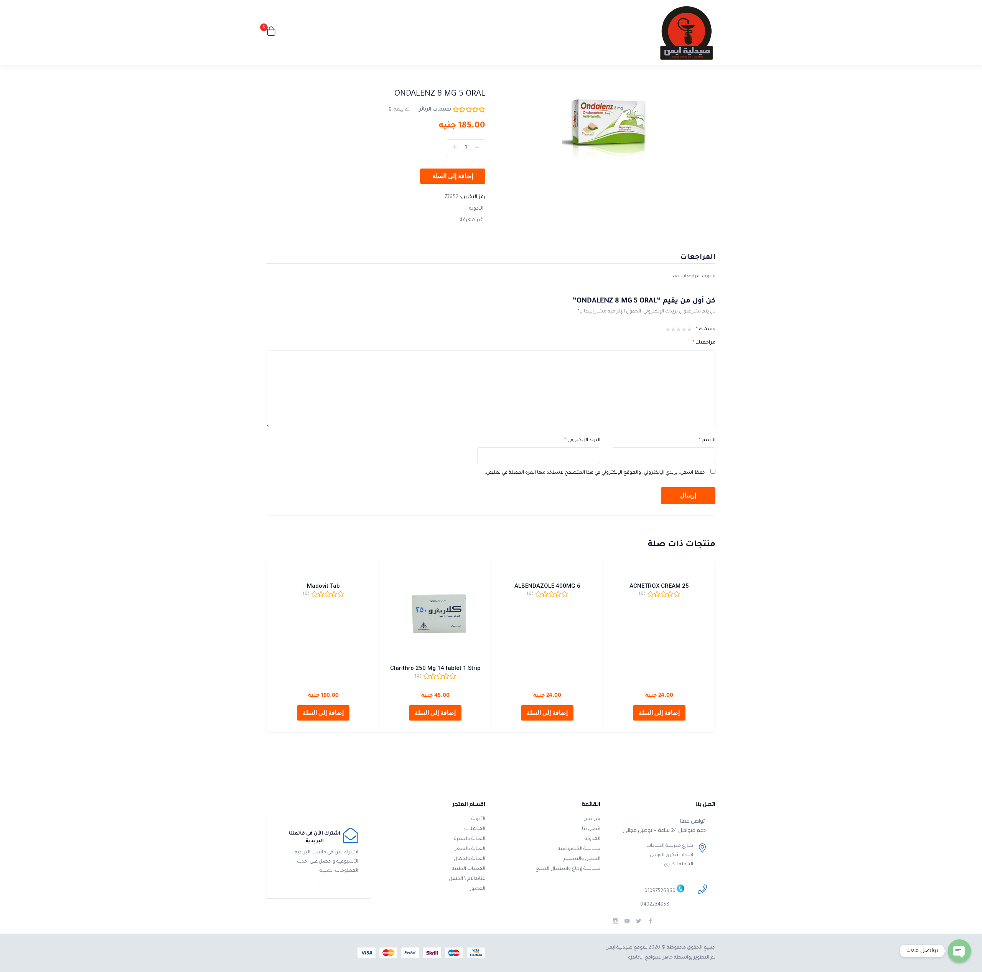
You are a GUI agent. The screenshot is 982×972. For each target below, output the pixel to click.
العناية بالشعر (470, 849)
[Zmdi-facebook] (650, 921)
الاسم (707, 440)
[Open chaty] (959, 950)
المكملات (474, 829)
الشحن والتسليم (581, 859)
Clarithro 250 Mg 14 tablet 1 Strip (435, 668)
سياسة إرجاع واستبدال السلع (567, 869)
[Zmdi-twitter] (638, 921)
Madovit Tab (323, 585)
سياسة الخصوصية (579, 849)
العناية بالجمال (469, 859)
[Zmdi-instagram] (615, 921)
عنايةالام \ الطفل (467, 879)
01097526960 (660, 891)
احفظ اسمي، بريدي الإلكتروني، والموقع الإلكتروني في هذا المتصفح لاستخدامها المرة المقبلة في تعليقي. (596, 473)
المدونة (592, 839)
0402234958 (654, 905)
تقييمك (705, 329)
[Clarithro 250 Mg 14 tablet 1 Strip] (435, 613)
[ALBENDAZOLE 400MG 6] (547, 572)
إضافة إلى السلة (452, 176)
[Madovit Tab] (323, 572)
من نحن (591, 819)
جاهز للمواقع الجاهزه (650, 957)
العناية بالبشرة (469, 839)
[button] (271, 33)
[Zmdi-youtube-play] (627, 921)
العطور (477, 889)
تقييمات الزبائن (434, 109)
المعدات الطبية (468, 869)
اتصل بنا (591, 829)
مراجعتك (703, 342)
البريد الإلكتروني (582, 440)
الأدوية (476, 209)
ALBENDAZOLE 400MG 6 (547, 585)
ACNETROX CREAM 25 (659, 585)
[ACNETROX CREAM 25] (659, 572)
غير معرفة (471, 220)
